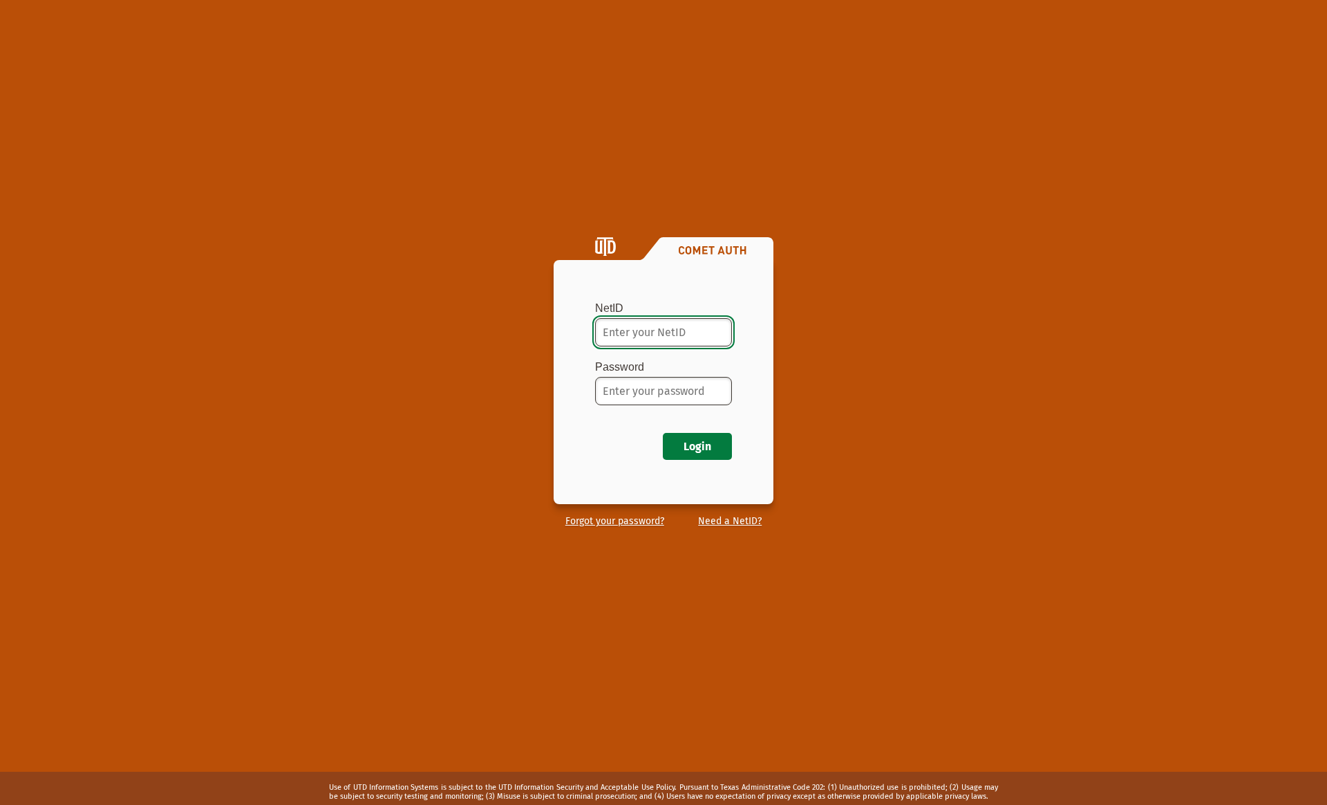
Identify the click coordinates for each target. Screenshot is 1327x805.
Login (697, 446)
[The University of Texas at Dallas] (605, 247)
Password (619, 367)
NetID (609, 308)
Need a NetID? (730, 521)
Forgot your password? (614, 521)
